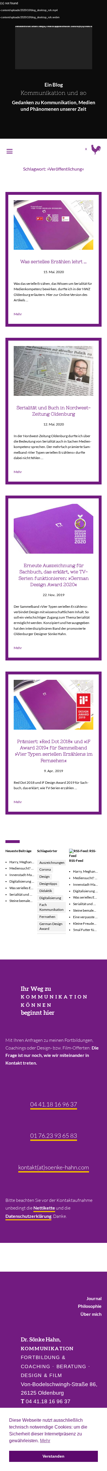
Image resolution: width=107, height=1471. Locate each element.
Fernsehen (47, 916)
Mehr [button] (45, 1440)
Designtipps (48, 883)
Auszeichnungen (51, 862)
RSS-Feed (76, 860)
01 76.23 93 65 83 (53, 1135)
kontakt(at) (53, 1167)
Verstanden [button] (53, 1456)
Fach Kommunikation (51, 907)
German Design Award (50, 926)
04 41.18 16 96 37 (53, 1104)
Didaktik (45, 891)
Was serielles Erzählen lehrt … (53, 261)
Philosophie (90, 1306)
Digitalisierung (50, 898)
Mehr (18, 314)
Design (44, 876)
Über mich (91, 1314)
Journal (94, 1298)
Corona (45, 869)
